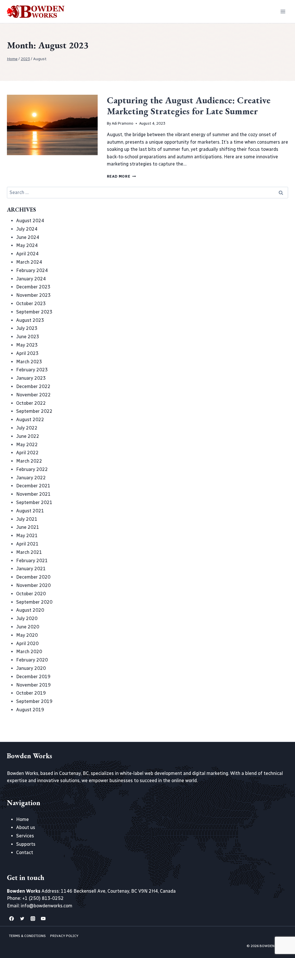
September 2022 (34, 411)
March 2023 (29, 361)
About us (25, 827)
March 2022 (29, 461)
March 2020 (29, 651)
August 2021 (30, 511)
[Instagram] (32, 918)
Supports (25, 844)
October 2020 (31, 593)
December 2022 (33, 386)
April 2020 (27, 643)
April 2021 (27, 544)
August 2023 (30, 320)
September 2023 (34, 312)
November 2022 (33, 395)
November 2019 (33, 685)
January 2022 (31, 477)
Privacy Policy (64, 936)
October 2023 (31, 303)
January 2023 (31, 378)
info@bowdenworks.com (46, 905)
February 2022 (32, 469)
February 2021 (32, 560)
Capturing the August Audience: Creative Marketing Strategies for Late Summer (189, 105)
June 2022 (27, 436)
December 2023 (33, 287)
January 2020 (31, 668)
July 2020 (26, 618)
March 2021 (29, 552)
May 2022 (27, 444)
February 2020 (32, 660)
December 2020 (33, 577)
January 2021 (31, 568)
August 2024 (30, 220)
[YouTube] (43, 918)
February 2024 (32, 270)
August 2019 (30, 709)
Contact (24, 852)
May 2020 (27, 635)
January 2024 (31, 279)
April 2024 (27, 253)
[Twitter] (22, 918)
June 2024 (27, 237)
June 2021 (27, 527)
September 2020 (34, 602)
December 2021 (33, 485)
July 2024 (26, 229)
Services (25, 836)
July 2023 (26, 328)
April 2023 (27, 353)
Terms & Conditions (27, 936)
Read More (121, 176)
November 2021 (33, 494)
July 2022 (26, 428)
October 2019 (31, 693)
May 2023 (27, 345)
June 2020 (27, 627)
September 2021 (34, 502)
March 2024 (29, 262)
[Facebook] (11, 918)
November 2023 (33, 295)
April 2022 (27, 452)
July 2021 (26, 519)
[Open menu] (282, 11)
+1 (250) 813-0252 (43, 898)
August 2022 (30, 419)
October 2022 (31, 403)
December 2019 (33, 676)
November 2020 (33, 585)
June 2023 (27, 336)
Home (22, 819)
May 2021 (27, 535)
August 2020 (30, 610)
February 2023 (32, 369)
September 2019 (34, 701)
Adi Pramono (122, 123)
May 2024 (27, 245)
